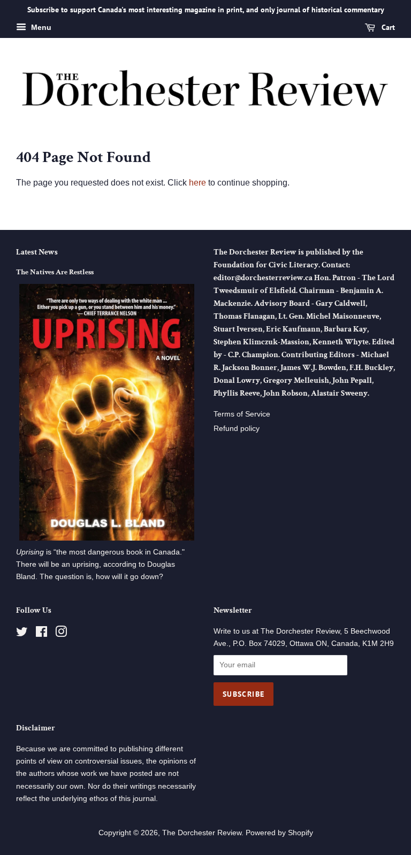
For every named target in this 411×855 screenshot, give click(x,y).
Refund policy (237, 429)
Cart (387, 27)
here (197, 182)
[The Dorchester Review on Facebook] (41, 634)
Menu (40, 27)
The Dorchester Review (201, 833)
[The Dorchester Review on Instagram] (61, 634)
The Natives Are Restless (55, 272)
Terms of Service (242, 414)
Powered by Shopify (279, 833)
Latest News (37, 252)
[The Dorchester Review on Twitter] (22, 634)
